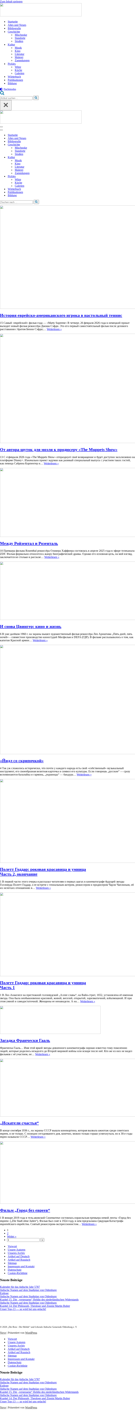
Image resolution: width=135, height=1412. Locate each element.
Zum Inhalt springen (11, 1)
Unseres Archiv (16, 1253)
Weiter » (11, 1236)
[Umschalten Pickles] (61, 176)
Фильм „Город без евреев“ (25, 1210)
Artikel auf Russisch (19, 1259)
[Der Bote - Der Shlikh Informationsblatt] (67, 10)
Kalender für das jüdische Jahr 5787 (20, 1286)
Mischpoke (21, 34)
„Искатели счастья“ (19, 1123)
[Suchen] (2, 94)
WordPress (31, 1332)
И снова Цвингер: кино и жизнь (30, 626)
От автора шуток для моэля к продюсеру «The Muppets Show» (58, 449)
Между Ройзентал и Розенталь (29, 543)
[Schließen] (6, 105)
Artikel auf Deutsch (19, 1256)
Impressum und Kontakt (21, 1266)
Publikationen (15, 79)
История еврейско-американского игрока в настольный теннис (61, 315)
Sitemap (12, 1263)
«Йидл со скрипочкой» (22, 760)
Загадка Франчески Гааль (25, 1040)
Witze (18, 66)
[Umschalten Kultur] (61, 157)
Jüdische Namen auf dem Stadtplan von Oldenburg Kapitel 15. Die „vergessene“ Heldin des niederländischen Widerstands (39, 1298)
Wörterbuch (14, 76)
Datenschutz (14, 1269)
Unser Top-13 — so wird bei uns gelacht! (23, 1309)
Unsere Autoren (16, 1249)
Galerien (19, 73)
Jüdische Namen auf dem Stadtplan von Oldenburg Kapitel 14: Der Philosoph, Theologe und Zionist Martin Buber (35, 1304)
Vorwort (12, 1246)
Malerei (19, 57)
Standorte (20, 38)
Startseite (13, 21)
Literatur (19, 54)
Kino (17, 50)
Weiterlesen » (54, 329)
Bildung (12, 83)
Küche (18, 70)
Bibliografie (14, 28)
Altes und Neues (17, 24)
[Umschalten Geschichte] (61, 144)
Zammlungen (22, 60)
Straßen (19, 41)
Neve (3, 1332)
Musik (18, 47)
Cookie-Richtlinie (17, 1273)
